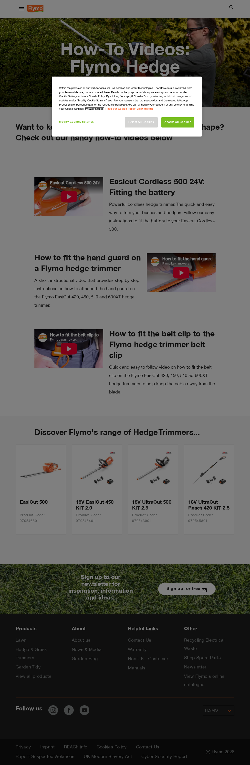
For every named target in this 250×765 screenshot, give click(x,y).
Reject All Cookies (141, 122)
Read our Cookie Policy (120, 109)
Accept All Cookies (178, 122)
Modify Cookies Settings (76, 122)
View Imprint (145, 109)
